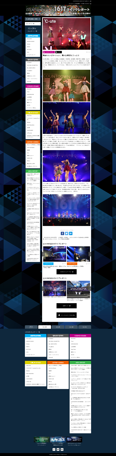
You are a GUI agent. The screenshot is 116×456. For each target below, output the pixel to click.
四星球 (28, 150)
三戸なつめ (29, 133)
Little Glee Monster (30, 147)
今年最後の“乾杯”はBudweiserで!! (33, 209)
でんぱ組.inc (29, 70)
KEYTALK (29, 49)
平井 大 (28, 160)
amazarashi (29, 81)
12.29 (58, 327)
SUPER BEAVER (30, 94)
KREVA (28, 46)
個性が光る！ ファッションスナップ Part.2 (33, 184)
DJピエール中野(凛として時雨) (33, 144)
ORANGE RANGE (30, 41)
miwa (28, 52)
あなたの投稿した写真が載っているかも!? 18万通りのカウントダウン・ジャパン (33, 245)
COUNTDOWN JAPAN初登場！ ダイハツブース (33, 223)
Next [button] (89, 254)
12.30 (71, 327)
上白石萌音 (29, 97)
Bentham (28, 122)
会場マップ (65, 305)
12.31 (85, 327)
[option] (55, 257)
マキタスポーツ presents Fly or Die (33, 119)
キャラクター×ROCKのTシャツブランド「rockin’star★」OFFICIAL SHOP (33, 205)
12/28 (59, 52)
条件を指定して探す (33, 19)
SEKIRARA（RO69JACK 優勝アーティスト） (33, 136)
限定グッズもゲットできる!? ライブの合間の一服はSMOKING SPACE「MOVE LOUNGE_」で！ (33, 239)
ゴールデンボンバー (31, 54)
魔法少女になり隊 (31, 163)
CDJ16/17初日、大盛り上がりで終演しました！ (33, 175)
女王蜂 (28, 127)
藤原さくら (29, 102)
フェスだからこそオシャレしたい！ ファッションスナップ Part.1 (33, 189)
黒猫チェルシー (30, 155)
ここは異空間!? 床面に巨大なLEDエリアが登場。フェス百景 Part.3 (33, 218)
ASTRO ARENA (72, 263)
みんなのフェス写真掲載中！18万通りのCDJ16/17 (79, 3)
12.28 (45, 327)
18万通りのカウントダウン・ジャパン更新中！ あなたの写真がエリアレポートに (33, 228)
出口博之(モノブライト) (32, 166)
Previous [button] (43, 254)
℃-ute (28, 91)
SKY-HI (28, 105)
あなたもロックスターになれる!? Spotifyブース (33, 213)
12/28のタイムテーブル (65, 271)
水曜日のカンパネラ (31, 76)
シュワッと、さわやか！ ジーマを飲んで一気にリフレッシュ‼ (33, 194)
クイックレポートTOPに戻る (68, 315)
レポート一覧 (31, 23)
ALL (31, 327)
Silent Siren (29, 115)
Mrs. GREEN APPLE (31, 67)
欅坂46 (28, 73)
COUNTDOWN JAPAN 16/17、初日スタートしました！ (33, 259)
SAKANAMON (30, 130)
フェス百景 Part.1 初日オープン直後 (33, 255)
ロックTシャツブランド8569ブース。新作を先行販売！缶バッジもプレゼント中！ (33, 199)
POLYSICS (29, 89)
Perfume (28, 44)
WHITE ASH (29, 158)
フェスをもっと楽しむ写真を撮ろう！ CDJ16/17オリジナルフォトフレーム (33, 250)
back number (29, 38)
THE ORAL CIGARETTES (32, 65)
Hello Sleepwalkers (30, 125)
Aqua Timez (29, 99)
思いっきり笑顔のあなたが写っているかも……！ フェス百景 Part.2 (33, 233)
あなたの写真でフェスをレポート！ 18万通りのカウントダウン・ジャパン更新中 (33, 179)
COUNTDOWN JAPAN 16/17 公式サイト (81, 1)
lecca (28, 152)
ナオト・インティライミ (32, 78)
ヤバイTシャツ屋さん (31, 107)
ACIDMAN (29, 62)
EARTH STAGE (48, 263)
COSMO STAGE (49, 52)
